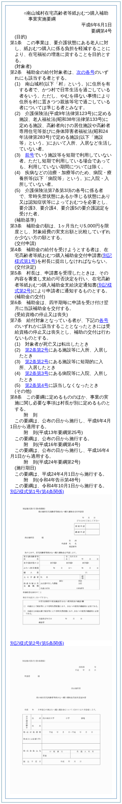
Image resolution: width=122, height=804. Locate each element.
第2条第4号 (36, 385)
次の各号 (85, 72)
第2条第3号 (36, 373)
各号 (103, 320)
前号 (29, 155)
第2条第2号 (36, 349)
